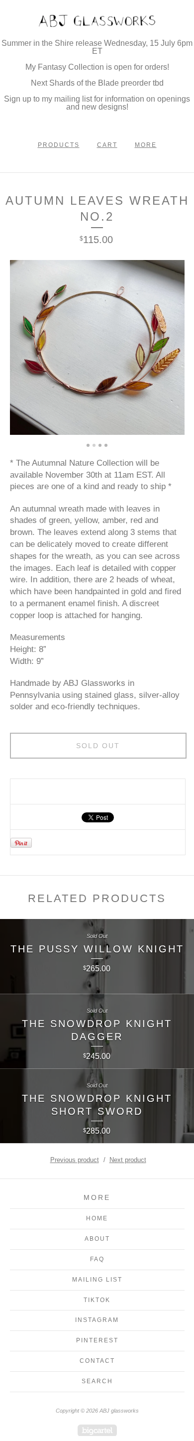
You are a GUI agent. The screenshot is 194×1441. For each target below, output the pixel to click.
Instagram (97, 1319)
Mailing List (97, 1279)
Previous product (74, 1160)
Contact (97, 1360)
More (146, 144)
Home (97, 1218)
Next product (127, 1160)
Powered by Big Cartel (97, 1430)
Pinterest (97, 1340)
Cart (107, 144)
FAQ (97, 1259)
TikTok (97, 1300)
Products (59, 144)
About (97, 1238)
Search (97, 1381)
